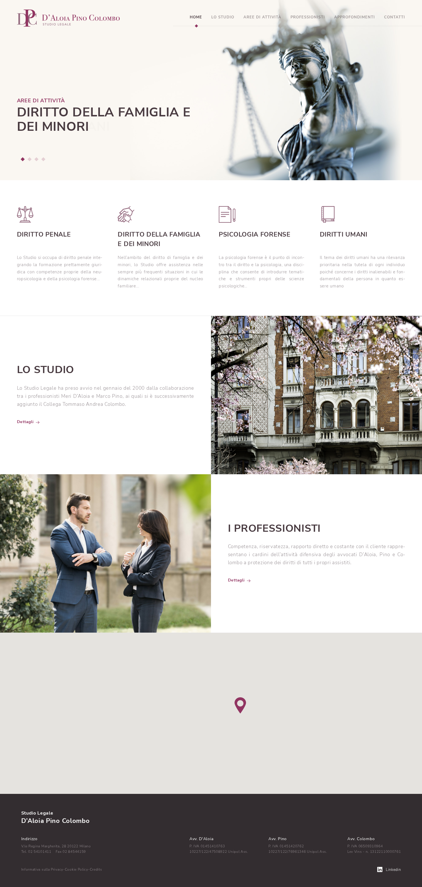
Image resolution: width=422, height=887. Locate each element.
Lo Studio (222, 17)
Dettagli (25, 422)
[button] (22, 159)
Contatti (394, 17)
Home (196, 17)
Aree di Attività (262, 17)
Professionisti (308, 17)
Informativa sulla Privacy (42, 869)
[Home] (68, 18)
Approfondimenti (354, 17)
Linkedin (393, 869)
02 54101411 (39, 851)
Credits (96, 869)
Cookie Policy (76, 869)
